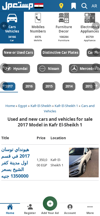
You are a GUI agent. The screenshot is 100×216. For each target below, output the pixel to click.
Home (10, 105)
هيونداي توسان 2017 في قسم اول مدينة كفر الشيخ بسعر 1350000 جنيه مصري (16, 162)
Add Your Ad (50, 213)
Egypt (22, 105)
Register (30, 213)
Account (70, 213)
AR (94, 6)
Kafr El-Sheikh (41, 105)
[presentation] (4, 26)
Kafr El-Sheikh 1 (66, 105)
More (90, 213)
